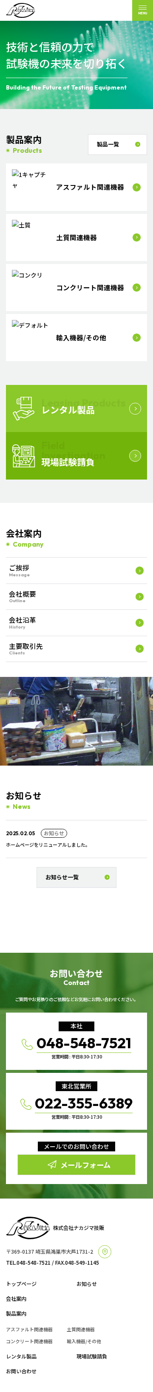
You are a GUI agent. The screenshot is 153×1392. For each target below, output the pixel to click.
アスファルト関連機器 (29, 1329)
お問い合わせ (21, 1371)
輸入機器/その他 (84, 1341)
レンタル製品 (21, 1356)
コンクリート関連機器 (29, 1341)
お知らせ (86, 1284)
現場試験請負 (91, 1356)
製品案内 (16, 1313)
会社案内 (16, 1298)
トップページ (21, 1284)
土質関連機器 (81, 1329)
